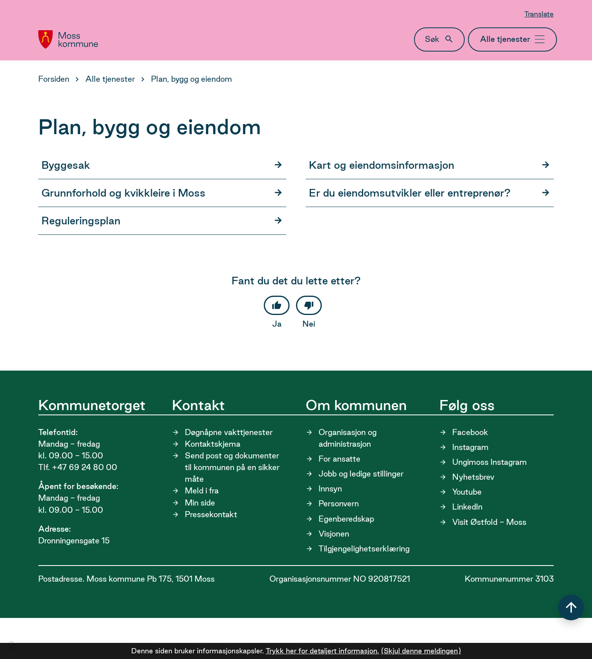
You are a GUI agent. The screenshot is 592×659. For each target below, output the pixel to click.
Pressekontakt (211, 514)
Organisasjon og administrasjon (348, 438)
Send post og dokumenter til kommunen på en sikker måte (232, 467)
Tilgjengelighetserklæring (364, 548)
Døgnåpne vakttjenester (229, 432)
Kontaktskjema (212, 443)
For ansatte (339, 458)
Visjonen (334, 533)
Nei (308, 323)
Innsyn (330, 488)
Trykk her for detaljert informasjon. (322, 651)
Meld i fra (202, 490)
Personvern (339, 503)
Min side (200, 502)
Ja (277, 323)
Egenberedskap (346, 518)
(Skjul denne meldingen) (421, 651)
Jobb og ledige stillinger (361, 473)
